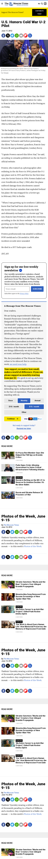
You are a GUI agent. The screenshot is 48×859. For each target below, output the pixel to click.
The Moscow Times (11, 525)
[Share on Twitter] (8, 36)
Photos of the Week (32, 546)
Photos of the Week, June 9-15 (23, 518)
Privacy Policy (24, 293)
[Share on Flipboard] (26, 36)
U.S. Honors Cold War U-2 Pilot (23, 24)
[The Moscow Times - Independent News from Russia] (16, 3)
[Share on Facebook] (3, 36)
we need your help (18, 364)
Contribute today (39, 12)
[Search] (42, 3)
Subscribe (37, 289)
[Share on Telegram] (12, 36)
